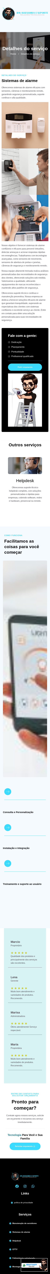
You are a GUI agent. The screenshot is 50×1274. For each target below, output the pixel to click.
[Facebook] (17, 1186)
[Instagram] (25, 1186)
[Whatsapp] (33, 1186)
